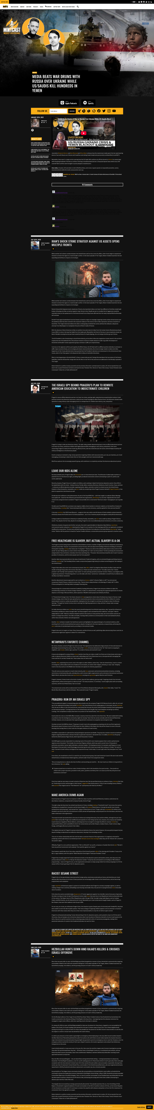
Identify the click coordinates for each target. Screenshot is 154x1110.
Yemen (110, 159)
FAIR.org (108, 933)
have (92, 838)
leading (95, 805)
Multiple (84, 838)
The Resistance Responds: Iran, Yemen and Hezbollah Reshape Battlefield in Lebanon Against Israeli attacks (40, 163)
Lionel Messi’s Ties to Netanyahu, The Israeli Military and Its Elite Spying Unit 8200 (40, 151)
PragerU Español (114, 489)
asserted (56, 785)
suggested (85, 783)
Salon (120, 933)
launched (113, 525)
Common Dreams (76, 934)
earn (77, 489)
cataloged (96, 838)
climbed (113, 822)
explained (101, 711)
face (87, 671)
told (70, 609)
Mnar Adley (83, 153)
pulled (53, 820)
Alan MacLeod (74, 153)
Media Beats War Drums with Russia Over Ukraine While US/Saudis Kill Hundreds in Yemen (56, 83)
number (75, 933)
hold (113, 887)
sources (88, 838)
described (113, 529)
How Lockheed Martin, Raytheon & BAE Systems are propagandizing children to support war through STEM (40, 144)
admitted (119, 705)
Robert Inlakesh (45, 243)
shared (105, 688)
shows (76, 654)
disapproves (77, 894)
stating (66, 549)
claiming (115, 781)
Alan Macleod (44, 387)
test (71, 527)
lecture (87, 580)
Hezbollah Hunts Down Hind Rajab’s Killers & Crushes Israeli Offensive (40, 156)
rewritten (60, 512)
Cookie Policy (14, 1108)
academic (81, 933)
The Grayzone (55, 934)
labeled (90, 807)
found (88, 896)
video (87, 567)
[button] (133, 2)
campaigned (108, 809)
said (53, 751)
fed (83, 597)
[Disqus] (87, 210)
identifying (96, 497)
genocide (92, 675)
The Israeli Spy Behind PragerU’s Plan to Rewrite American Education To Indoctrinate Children (82, 387)
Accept (150, 1107)
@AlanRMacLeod (56, 936)
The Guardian (114, 933)
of (78, 933)
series (86, 648)
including (63, 508)
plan (67, 859)
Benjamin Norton (63, 153)
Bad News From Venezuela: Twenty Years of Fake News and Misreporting (76, 931)
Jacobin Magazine (64, 934)
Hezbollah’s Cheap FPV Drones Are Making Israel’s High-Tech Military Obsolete (39, 169)
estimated (78, 474)
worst (53, 626)
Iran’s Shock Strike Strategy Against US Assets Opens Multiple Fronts (85, 243)
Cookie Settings (141, 1107)
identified (110, 734)
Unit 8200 (79, 705)
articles (87, 933)
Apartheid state (77, 675)
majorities (58, 885)
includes (62, 650)
